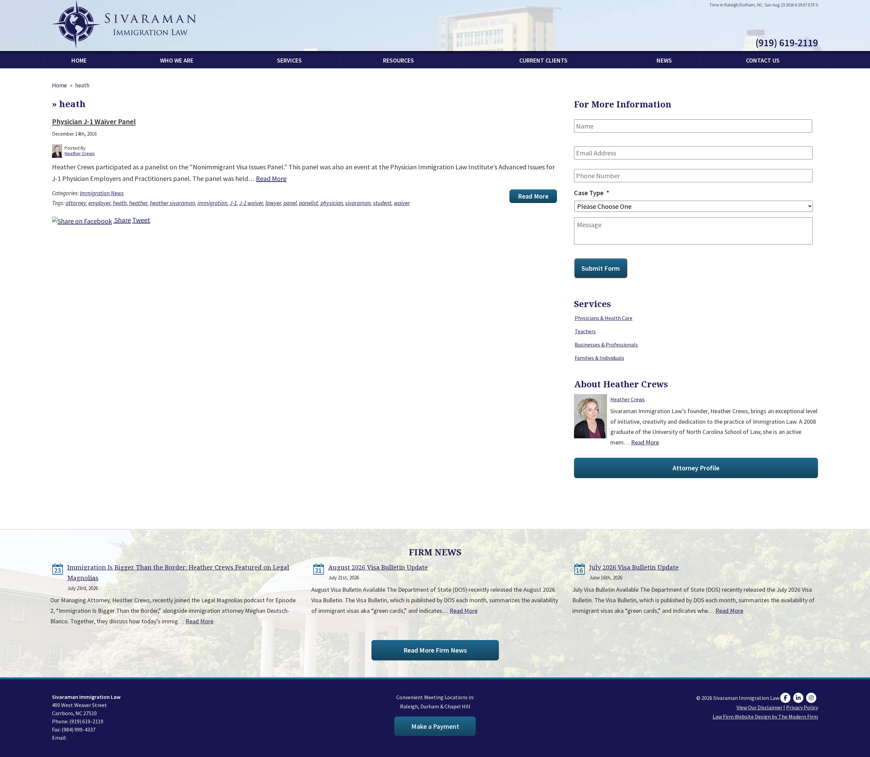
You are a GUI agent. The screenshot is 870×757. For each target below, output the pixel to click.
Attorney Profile (696, 468)
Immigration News (102, 193)
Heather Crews (627, 399)
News (664, 60)
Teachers (585, 331)
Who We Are (176, 60)
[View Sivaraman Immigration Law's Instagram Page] (812, 698)
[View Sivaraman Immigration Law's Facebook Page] (786, 698)
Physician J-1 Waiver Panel (94, 121)
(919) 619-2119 (786, 42)
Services (289, 60)
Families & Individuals (599, 357)
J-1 (233, 203)
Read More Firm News (435, 650)
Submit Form (600, 268)
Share (122, 220)
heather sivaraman (172, 203)
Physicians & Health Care (603, 318)
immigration (212, 203)
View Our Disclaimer (759, 707)
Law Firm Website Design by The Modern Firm (765, 716)
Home (79, 60)
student (382, 203)
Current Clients (543, 60)
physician (331, 203)
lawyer (273, 203)
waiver (402, 203)
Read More (271, 178)
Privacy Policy (802, 707)
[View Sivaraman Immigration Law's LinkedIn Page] (799, 698)
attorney (76, 203)
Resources (398, 60)
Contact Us (763, 60)
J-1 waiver (251, 203)
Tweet (141, 220)
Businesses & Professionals (606, 344)
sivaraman (358, 203)
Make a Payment (435, 726)
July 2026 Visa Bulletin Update (634, 567)
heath (120, 203)
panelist (308, 203)
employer (99, 203)
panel (290, 203)
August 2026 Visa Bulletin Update (378, 567)
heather (138, 203)
